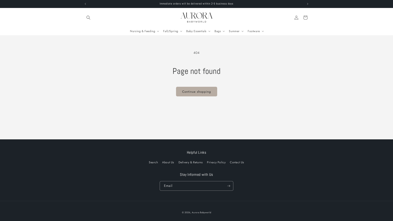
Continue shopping (196, 91)
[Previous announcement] (85, 4)
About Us (168, 162)
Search (153, 162)
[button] (88, 17)
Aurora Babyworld (201, 212)
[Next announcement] (307, 4)
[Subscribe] (228, 186)
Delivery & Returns (190, 162)
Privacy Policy (216, 162)
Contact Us (237, 162)
